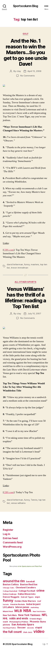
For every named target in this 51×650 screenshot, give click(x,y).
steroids (30, 628)
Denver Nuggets (11, 597)
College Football (27, 591)
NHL (5, 618)
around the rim (14, 581)
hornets (6, 604)
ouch (5, 621)
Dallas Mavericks (27, 594)
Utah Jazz (27, 632)
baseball (30, 581)
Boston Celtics (11, 584)
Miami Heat (8, 611)
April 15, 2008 (34, 71)
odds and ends (18, 618)
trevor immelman (19, 267)
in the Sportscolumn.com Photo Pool (30, 566)
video (38, 631)
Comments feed (13, 542)
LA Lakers (8, 607)
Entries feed (10, 538)
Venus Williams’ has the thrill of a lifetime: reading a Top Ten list (25, 297)
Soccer (21, 627)
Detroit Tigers (27, 597)
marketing (35, 607)
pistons (6, 625)
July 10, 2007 (34, 313)
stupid (38, 627)
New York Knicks (39, 611)
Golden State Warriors (25, 601)
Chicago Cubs (8, 588)
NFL (44, 615)
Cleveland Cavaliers (26, 587)
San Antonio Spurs (22, 624)
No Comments (27, 75)
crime (40, 590)
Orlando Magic (35, 619)
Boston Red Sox (28, 584)
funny (27, 264)
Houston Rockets (17, 604)
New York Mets (10, 615)
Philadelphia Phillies (18, 622)
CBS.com (9, 250)
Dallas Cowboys (9, 594)
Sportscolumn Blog (25, 6)
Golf (25, 33)
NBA (27, 610)
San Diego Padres (9, 628)
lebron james (22, 607)
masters (35, 264)
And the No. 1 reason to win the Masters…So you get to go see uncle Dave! (25, 52)
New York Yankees (29, 615)
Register (8, 529)
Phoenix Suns (38, 621)
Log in (6, 534)
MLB (18, 611)
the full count (12, 632)
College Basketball (10, 591)
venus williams (18, 503)
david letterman (15, 264)
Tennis (34, 499)
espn (37, 597)
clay (19, 71)
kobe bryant (33, 604)
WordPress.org (12, 546)
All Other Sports (25, 282)
